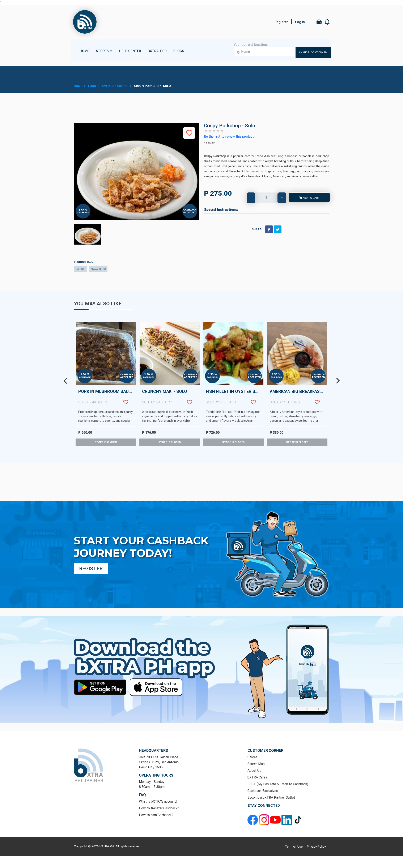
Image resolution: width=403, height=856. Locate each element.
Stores (252, 757)
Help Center (130, 51)
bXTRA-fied (157, 51)
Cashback (83, 212)
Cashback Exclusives (262, 791)
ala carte (98, 268)
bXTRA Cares (257, 777)
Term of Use (294, 846)
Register (281, 22)
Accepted (189, 212)
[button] (327, 22)
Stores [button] (103, 51)
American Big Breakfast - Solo (298, 396)
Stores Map (256, 764)
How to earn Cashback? (156, 815)
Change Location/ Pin (313, 52)
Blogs (178, 51)
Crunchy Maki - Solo (164, 396)
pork (80, 268)
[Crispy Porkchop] (87, 234)
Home (84, 51)
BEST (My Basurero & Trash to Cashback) (277, 784)
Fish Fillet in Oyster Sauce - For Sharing (234, 396)
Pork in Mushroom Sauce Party (107, 396)
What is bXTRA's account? (158, 801)
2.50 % (83, 210)
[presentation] (65, 381)
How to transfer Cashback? (159, 808)
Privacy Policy (316, 846)
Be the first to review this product (229, 136)
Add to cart (311, 197)
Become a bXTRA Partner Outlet (271, 797)
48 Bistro (209, 142)
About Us (254, 770)
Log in (300, 22)
